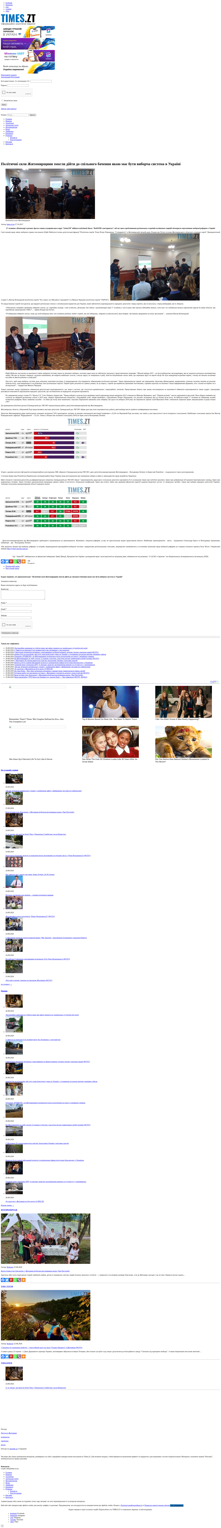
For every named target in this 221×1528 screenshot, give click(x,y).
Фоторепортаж (11, 127)
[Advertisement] (110, 154)
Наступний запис (12, 568)
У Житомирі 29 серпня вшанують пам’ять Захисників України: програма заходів (45, 661)
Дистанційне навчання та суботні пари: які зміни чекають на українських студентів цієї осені (50, 648)
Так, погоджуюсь (177, 1505)
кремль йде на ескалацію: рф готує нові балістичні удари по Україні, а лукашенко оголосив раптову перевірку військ (60, 654)
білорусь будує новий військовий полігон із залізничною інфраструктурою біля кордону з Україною (53, 663)
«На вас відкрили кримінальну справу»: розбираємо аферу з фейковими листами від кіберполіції (52, 667)
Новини (9, 121)
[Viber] (19, 561)
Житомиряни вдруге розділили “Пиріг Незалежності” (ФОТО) (30, 916)
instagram (9, 5)
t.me (7, 7)
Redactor (10, 1267)
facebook (9, 3)
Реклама (9, 142)
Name (3, 603)
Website (4, 615)
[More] (23, 561)
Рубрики (9, 136)
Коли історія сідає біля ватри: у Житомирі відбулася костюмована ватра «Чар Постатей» (48, 675)
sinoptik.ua (13, 1449)
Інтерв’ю (13, 138)
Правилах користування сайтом (157, 1505)
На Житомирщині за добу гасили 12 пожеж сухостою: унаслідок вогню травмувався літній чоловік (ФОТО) (56, 658)
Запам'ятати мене (10, 101)
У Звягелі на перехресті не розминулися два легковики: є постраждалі (41, 650)
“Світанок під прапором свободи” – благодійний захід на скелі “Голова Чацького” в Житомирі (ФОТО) (41, 1348)
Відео (8, 129)
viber (7, 11)
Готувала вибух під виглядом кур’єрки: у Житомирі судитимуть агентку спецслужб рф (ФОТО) (51, 673)
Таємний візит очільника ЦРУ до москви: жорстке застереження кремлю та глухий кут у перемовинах (54, 665)
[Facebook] (3, 561)
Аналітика (10, 123)
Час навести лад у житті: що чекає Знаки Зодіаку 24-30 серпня (30, 874)
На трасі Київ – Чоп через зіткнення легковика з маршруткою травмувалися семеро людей (49, 671)
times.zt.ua (11, 224)
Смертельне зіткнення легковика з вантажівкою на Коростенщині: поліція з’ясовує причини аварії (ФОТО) (56, 652)
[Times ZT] (110, 20)
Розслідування (15, 140)
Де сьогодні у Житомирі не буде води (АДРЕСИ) (33, 669)
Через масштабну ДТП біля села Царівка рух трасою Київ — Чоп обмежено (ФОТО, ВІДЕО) (50, 677)
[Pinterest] (11, 561)
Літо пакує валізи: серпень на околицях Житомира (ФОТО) (29, 980)
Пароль (4, 85)
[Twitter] (7, 561)
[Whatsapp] (15, 561)
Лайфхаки (9, 131)
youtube (8, 9)
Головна (9, 119)
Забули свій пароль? (9, 109)
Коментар (5, 589)
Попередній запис (13, 566)
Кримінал (9, 133)
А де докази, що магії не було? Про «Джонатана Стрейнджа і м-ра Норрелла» (36, 834)
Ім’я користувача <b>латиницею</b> (15, 81)
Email (3, 609)
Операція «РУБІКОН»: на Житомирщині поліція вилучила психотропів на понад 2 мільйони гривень (54, 656)
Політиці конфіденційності (131, 1505)
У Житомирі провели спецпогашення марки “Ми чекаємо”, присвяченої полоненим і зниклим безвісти (46, 938)
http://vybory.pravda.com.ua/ (17, 549)
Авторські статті (12, 125)
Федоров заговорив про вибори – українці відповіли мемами (29, 895)
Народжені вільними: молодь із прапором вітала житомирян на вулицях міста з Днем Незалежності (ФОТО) (48, 856)
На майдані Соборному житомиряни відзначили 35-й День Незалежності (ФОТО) (38, 959)
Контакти (9, 144)
